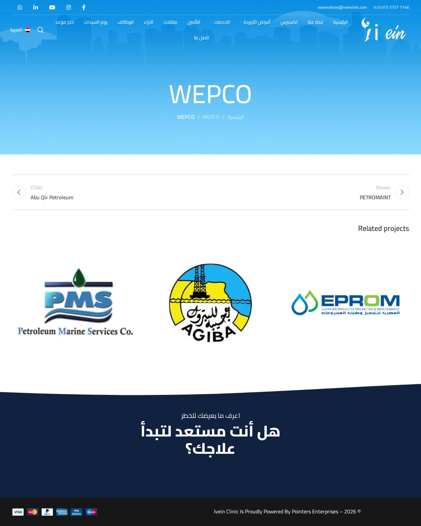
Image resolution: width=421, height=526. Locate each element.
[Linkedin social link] (35, 7)
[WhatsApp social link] (20, 7)
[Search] (40, 30)
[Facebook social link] (84, 7)
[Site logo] (384, 29)
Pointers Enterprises (315, 511)
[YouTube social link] (52, 7)
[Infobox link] (391, 7)
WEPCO (211, 117)
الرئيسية (235, 117)
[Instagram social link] (68, 7)
